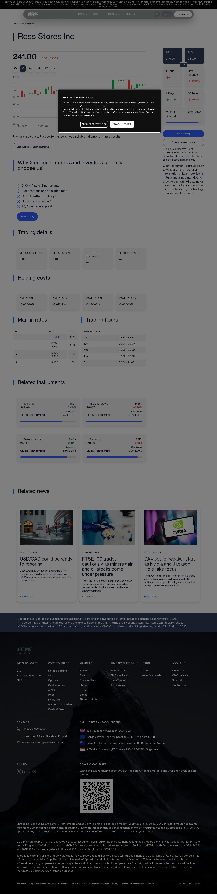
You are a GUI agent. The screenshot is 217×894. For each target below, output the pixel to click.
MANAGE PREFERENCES (94, 124)
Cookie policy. (87, 115)
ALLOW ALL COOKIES (122, 124)
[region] (109, 111)
